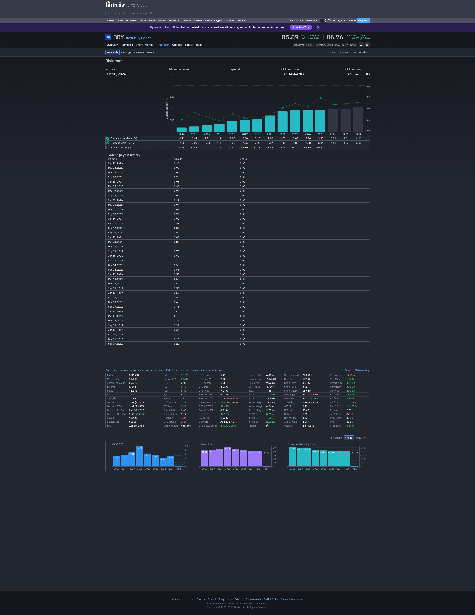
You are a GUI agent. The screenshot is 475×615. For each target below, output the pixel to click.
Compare (127, 45)
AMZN (140, 370)
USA (337, 44)
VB (193, 370)
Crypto (218, 20)
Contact (212, 599)
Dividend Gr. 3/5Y (116, 413)
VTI (178, 370)
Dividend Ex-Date (116, 410)
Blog (221, 599)
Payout (111, 417)
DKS (115, 370)
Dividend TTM (114, 406)
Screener (131, 20)
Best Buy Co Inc (138, 38)
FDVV (220, 370)
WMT (161, 370)
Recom (334, 410)
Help (343, 20)
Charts (143, 20)
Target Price (336, 413)
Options (177, 45)
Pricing (242, 20)
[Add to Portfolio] (367, 44)
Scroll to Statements (356, 370)
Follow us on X (253, 599)
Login (352, 20)
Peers (108, 370)
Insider (186, 20)
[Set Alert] (361, 44)
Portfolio (174, 20)
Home (110, 20)
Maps (152, 20)
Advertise (189, 599)
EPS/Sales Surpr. (208, 425)
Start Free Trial (301, 27)
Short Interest (144, 45)
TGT (134, 370)
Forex (208, 20)
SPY (215, 370)
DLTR (149, 370)
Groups (162, 20)
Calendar (230, 20)
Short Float (290, 382)
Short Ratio (290, 386)
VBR (202, 370)
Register (363, 20)
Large (345, 44)
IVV (206, 370)
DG (145, 370)
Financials (162, 45)
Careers (200, 599)
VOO (189, 370)
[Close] (318, 27)
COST (156, 370)
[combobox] (140, 13)
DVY (197, 370)
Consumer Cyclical (303, 44)
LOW (125, 370)
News (119, 20)
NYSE (353, 44)
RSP (211, 370)
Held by (170, 370)
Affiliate (176, 599)
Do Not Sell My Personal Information (283, 599)
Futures (197, 20)
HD (130, 370)
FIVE (120, 370)
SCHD (183, 370)
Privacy (239, 599)
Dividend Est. (114, 402)
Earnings (203, 421)
